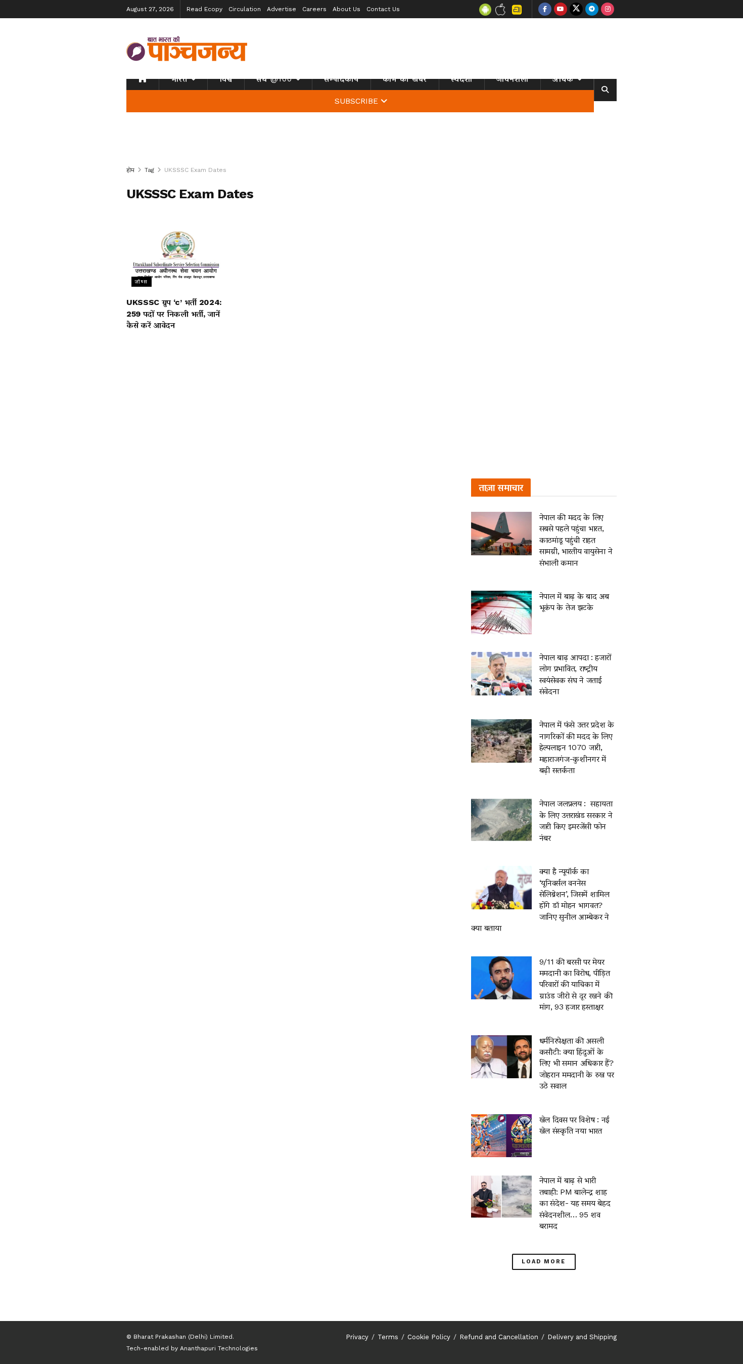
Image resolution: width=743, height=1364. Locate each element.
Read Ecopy (204, 9)
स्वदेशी (462, 78)
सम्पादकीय (341, 78)
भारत (179, 78)
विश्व (226, 78)
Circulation (244, 9)
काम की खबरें (405, 78)
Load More (544, 1261)
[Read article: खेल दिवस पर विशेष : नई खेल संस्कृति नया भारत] (501, 1136)
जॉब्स (141, 281)
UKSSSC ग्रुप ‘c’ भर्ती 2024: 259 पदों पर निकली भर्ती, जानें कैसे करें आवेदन (174, 313)
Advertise (281, 9)
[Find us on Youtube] (560, 9)
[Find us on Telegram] (591, 9)
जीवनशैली (512, 78)
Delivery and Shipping (582, 1337)
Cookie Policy (428, 1337)
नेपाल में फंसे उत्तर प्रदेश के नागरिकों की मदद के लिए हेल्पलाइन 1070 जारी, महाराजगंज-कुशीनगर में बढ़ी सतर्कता (576, 747)
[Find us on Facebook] (544, 9)
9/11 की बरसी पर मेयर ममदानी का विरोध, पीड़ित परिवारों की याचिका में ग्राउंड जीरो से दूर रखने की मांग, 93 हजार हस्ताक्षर (576, 984)
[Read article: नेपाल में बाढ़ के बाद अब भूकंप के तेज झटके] (501, 612)
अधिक (563, 78)
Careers (314, 9)
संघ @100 (274, 78)
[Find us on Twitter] (576, 9)
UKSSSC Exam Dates (195, 169)
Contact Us (383, 9)
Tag (149, 169)
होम (130, 169)
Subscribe (356, 101)
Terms (388, 1337)
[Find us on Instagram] (607, 9)
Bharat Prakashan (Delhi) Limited (183, 1336)
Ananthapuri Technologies (219, 1348)
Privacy (357, 1337)
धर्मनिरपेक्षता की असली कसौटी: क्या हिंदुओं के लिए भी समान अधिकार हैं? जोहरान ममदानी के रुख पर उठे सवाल (576, 1063)
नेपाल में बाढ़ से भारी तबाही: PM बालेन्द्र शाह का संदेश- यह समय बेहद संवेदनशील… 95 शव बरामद (575, 1202)
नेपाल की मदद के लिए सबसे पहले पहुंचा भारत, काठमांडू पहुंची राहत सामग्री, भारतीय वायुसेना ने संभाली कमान (576, 539)
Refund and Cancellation (498, 1337)
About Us (346, 9)
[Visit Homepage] (187, 48)
